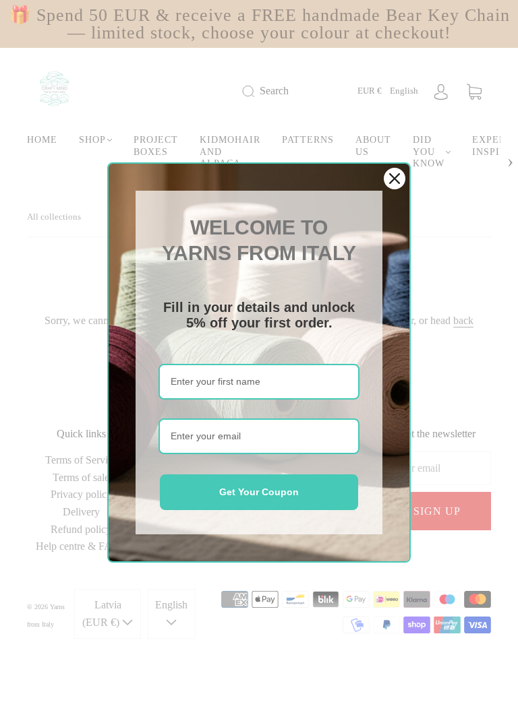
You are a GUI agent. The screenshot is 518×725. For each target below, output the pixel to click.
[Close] (394, 178)
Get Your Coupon (259, 491)
